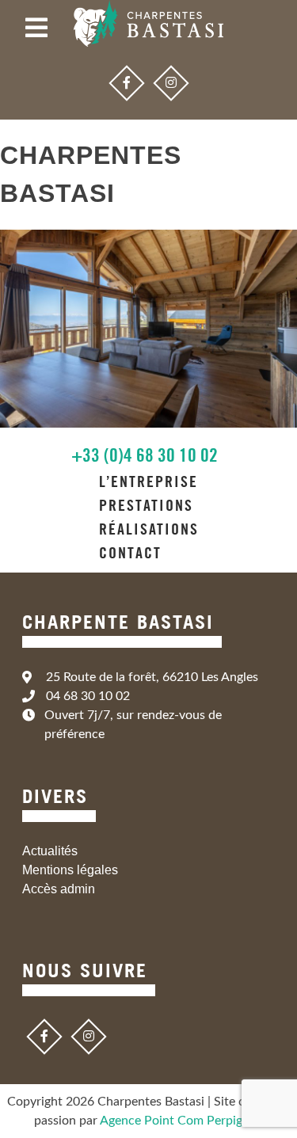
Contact (130, 552)
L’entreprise (148, 481)
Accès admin (58, 889)
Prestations (146, 505)
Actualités (50, 851)
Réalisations (149, 529)
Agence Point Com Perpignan (181, 1120)
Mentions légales (70, 870)
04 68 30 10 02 (88, 696)
